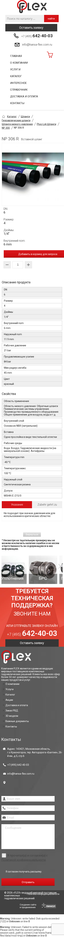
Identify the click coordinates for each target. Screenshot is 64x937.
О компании (19, 62)
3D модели (12, 715)
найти (51, 18)
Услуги (15, 69)
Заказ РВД (12, 710)
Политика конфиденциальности (43, 894)
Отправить (28, 882)
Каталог (16, 76)
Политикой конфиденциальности (23, 860)
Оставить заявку (31, 27)
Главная (16, 56)
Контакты (17, 103)
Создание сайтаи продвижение (28, 906)
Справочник (19, 89)
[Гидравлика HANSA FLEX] (32, 6)
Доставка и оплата (24, 96)
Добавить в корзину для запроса (37, 254)
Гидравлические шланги (16, 120)
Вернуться (32, 534)
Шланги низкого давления (17, 124)
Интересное (18, 83)
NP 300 (6, 127)
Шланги (25, 116)
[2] (21, 570)
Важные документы (17, 721)
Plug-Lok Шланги (46, 124)
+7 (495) (37, 35)
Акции (9, 699)
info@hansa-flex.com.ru (37, 44)
